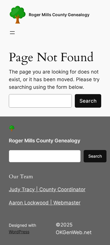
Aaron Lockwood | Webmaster (44, 203)
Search (88, 101)
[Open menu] (12, 32)
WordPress (19, 231)
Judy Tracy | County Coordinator (47, 189)
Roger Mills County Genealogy (59, 14)
